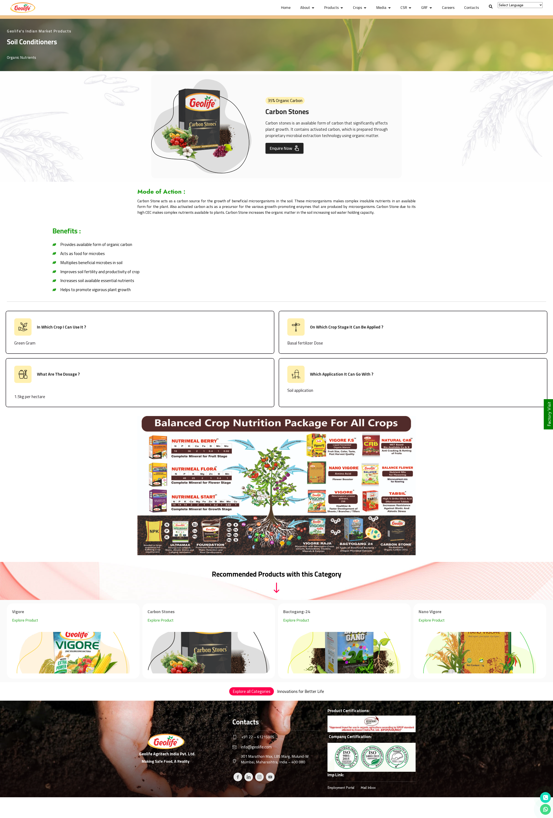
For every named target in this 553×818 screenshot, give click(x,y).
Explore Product (25, 620)
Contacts (471, 7)
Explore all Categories (251, 691)
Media (381, 7)
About (305, 7)
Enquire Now (281, 148)
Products (331, 7)
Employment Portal (340, 787)
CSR (403, 7)
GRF (424, 7)
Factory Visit (549, 414)
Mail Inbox (368, 787)
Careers (448, 7)
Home (286, 7)
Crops (357, 7)
